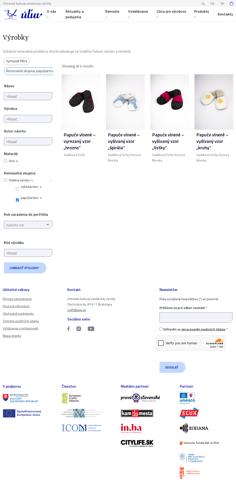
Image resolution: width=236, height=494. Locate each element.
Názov (9, 86)
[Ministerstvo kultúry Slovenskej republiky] (29, 398)
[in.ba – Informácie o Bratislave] (147, 428)
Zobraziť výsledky (24, 267)
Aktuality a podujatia (74, 14)
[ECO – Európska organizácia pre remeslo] (88, 413)
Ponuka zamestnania (17, 298)
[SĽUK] (206, 413)
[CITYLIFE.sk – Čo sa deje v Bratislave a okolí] (147, 443)
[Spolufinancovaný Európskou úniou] (29, 413)
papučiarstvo (29, 197)
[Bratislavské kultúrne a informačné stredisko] (206, 473)
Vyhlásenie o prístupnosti (20, 328)
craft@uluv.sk (76, 309)
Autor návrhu (15, 131)
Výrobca (10, 108)
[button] (49, 180)
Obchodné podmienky (18, 313)
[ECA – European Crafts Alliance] (88, 398)
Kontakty (225, 14)
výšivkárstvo (29, 186)
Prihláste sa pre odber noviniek (183, 307)
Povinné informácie (16, 306)
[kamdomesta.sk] (147, 413)
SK (222, 3)
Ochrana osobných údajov (21, 320)
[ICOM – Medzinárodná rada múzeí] (88, 427)
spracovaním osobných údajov (203, 329)
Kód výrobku (14, 242)
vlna (12, 160)
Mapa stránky (12, 335)
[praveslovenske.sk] (147, 398)
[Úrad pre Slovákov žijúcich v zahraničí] (206, 458)
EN (212, 3)
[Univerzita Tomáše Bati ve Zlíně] (206, 443)
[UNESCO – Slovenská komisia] (206, 398)
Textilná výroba (19, 180)
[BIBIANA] (206, 428)
